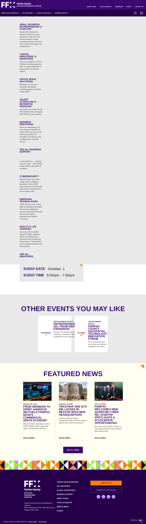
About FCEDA (91, 6)
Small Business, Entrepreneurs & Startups (31, 35)
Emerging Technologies (31, 209)
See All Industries (26, 255)
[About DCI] (141, 521)
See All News (73, 450)
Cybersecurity (31, 183)
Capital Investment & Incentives (31, 62)
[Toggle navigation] (141, 13)
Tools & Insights (106, 6)
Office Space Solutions (30, 85)
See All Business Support (30, 150)
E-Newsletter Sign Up (106, 490)
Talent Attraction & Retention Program (31, 106)
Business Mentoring (31, 132)
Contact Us (139, 6)
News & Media (63, 507)
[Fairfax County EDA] (21, 5)
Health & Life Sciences (31, 236)
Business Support (61, 13)
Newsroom (119, 6)
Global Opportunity (43, 13)
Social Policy (43, 522)
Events (128, 6)
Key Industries (27, 13)
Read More (28, 438)
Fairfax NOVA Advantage (10, 13)
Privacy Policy (33, 522)
